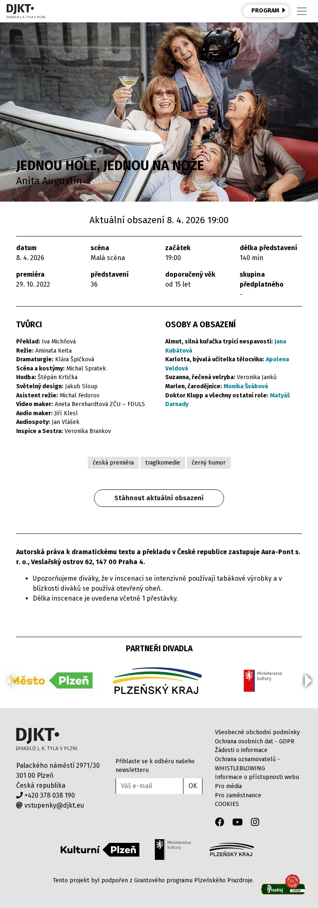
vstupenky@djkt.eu (53, 805)
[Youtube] (237, 822)
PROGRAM (265, 10)
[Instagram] (255, 822)
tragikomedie (162, 462)
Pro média (228, 786)
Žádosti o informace (241, 750)
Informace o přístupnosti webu (257, 777)
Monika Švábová (246, 386)
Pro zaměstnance (238, 795)
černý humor (209, 462)
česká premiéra (113, 462)
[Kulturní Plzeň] (100, 849)
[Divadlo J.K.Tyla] (26, 11)
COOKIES (227, 804)
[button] (308, 681)
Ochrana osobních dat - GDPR (254, 741)
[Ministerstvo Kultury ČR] (172, 849)
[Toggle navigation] (301, 11)
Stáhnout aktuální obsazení (159, 498)
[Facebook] (219, 822)
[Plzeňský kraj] (232, 849)
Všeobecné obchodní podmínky (257, 732)
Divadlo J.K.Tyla (46, 739)
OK (192, 786)
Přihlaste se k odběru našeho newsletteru (155, 766)
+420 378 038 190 (49, 795)
